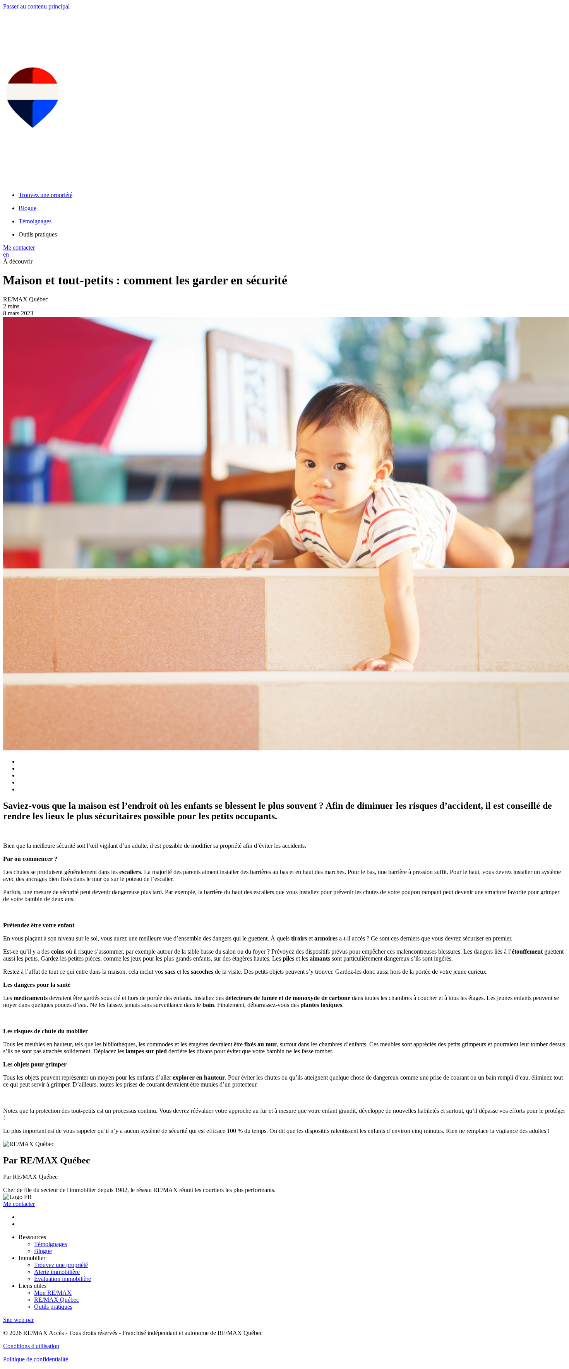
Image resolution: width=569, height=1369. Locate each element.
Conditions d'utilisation (31, 1346)
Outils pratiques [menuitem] (38, 234)
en (6, 254)
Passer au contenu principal (36, 6)
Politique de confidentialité (35, 1359)
